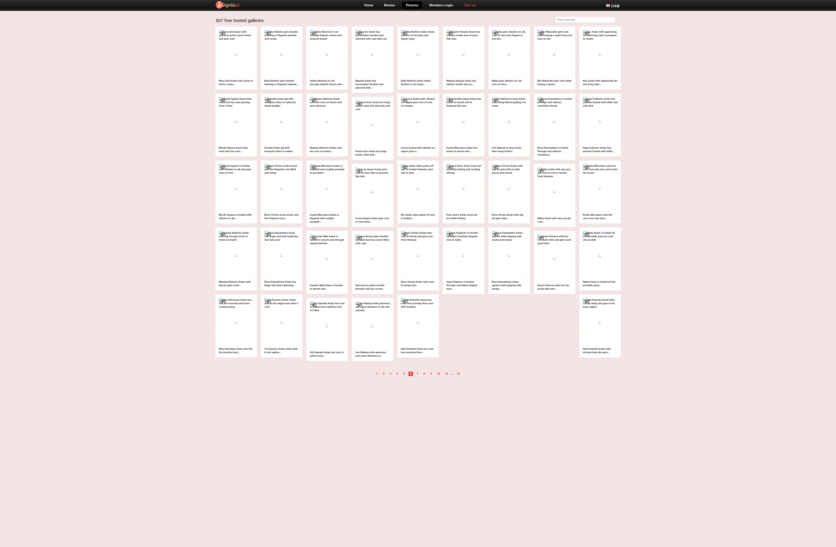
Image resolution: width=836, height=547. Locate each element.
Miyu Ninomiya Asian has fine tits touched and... (236, 350)
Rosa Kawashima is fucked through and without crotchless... (552, 151)
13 (458, 373)
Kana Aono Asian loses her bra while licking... (461, 216)
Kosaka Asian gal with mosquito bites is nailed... (279, 149)
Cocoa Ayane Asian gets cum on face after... (372, 220)
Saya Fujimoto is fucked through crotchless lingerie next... (461, 285)
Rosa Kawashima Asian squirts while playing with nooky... (506, 285)
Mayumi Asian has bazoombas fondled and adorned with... (369, 84)
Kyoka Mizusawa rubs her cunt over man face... (597, 216)
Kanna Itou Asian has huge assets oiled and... (370, 153)
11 (446, 373)
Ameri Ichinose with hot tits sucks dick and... (553, 287)
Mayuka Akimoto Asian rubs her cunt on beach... (326, 149)
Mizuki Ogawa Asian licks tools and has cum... (233, 149)
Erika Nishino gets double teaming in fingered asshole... (281, 82)
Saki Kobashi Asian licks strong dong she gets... (597, 350)
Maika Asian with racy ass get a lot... (554, 220)
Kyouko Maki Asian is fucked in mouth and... (326, 287)
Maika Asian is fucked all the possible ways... (599, 283)
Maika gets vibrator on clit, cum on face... (507, 82)
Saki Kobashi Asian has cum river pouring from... (417, 350)
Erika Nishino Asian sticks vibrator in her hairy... (416, 82)
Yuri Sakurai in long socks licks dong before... (506, 149)
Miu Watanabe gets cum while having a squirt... (554, 82)
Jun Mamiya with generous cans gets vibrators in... (370, 354)
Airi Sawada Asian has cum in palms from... (327, 354)
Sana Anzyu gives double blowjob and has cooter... (369, 287)
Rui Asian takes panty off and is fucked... (418, 216)
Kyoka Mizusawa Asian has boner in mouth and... (461, 149)
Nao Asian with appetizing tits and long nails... (600, 82)
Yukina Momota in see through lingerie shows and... (327, 82)
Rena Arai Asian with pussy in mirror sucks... (236, 82)
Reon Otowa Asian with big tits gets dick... (507, 216)
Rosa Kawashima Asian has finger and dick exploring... (280, 283)
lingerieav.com (245, 5)
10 (438, 373)
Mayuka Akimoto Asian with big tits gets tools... (235, 283)
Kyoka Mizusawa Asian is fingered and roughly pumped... (324, 218)
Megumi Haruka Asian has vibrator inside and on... (461, 82)
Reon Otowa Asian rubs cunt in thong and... (417, 283)
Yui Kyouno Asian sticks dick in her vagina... (281, 350)
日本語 (615, 6)
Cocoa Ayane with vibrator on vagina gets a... (418, 149)
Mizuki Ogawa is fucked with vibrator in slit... (235, 216)
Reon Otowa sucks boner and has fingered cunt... (281, 216)
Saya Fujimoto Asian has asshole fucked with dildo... (598, 149)
